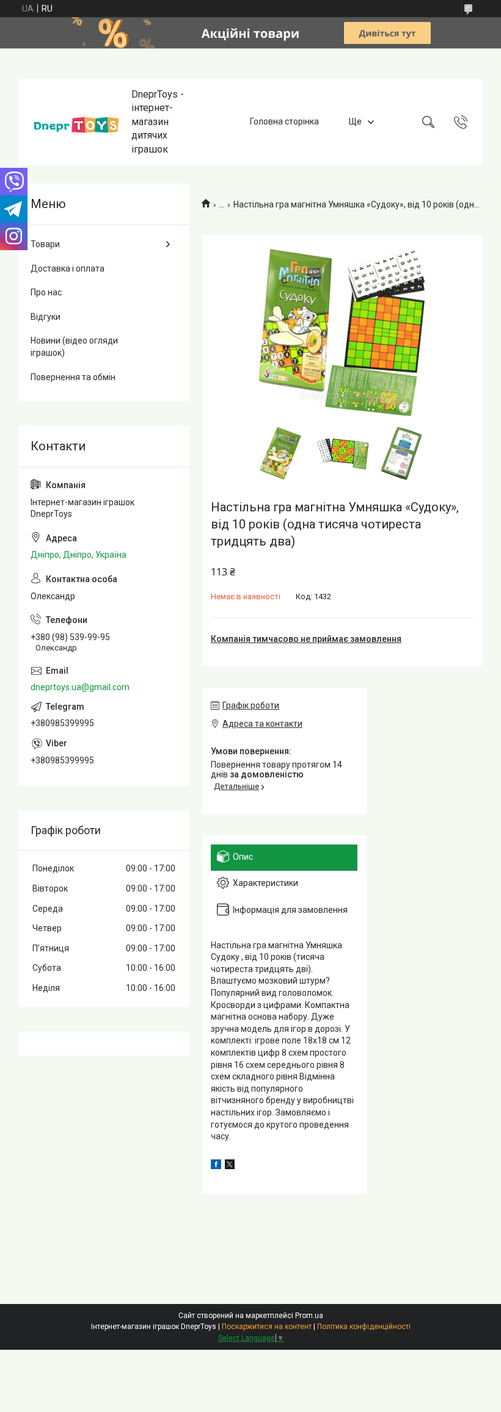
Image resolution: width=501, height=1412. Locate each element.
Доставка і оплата (67, 268)
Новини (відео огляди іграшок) (74, 347)
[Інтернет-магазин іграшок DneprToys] (76, 121)
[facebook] (216, 1166)
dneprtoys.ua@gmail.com (80, 687)
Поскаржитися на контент (267, 1326)
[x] (230, 1166)
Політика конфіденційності (364, 1326)
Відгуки (45, 317)
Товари (45, 244)
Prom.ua (309, 1315)
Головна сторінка (284, 121)
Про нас (46, 292)
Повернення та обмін (73, 377)
